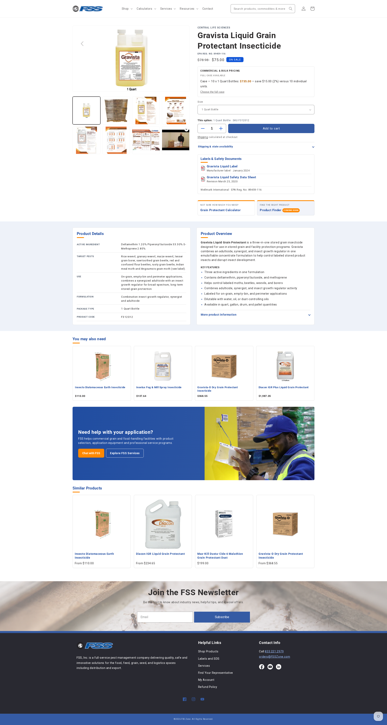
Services (204, 665)
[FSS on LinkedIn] (278, 667)
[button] (126, 8)
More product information (218, 314)
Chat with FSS (91, 453)
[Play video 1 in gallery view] (176, 140)
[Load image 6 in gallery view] (146, 110)
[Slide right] (180, 43)
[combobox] (263, 8)
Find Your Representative (215, 672)
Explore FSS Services (125, 453)
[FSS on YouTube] (270, 667)
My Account (206, 679)
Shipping (203, 137)
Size (200, 101)
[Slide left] (82, 43)
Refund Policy (207, 686)
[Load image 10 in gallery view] (146, 140)
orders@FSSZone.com (274, 656)
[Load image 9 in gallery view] (116, 140)
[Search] (290, 8)
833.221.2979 (274, 651)
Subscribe (222, 617)
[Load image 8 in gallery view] (86, 140)
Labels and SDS (209, 658)
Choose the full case (212, 91)
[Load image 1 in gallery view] (86, 110)
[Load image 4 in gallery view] (116, 110)
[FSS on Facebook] (261, 667)
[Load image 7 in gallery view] (176, 110)
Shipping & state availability (215, 146)
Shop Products (208, 651)
